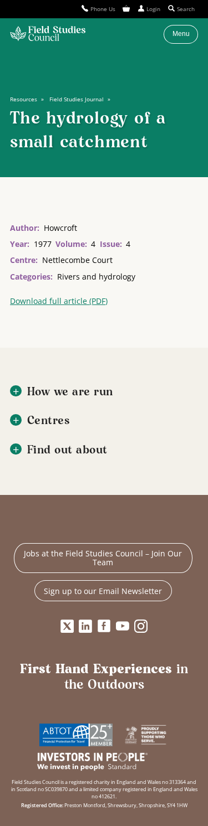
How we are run (70, 392)
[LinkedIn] (85, 626)
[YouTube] (122, 626)
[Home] (47, 34)
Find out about (67, 450)
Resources (23, 99)
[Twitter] (67, 626)
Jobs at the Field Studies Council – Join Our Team (103, 557)
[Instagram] (141, 626)
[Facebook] (104, 626)
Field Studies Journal (76, 99)
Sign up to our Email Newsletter (103, 591)
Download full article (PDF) (59, 301)
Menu (181, 34)
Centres (48, 421)
